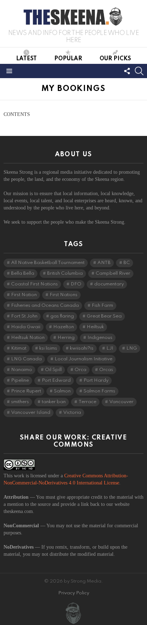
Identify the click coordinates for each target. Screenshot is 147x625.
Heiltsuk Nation (28, 337)
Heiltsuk (95, 327)
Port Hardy (95, 380)
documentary (109, 284)
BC (126, 262)
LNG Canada (26, 359)
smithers (20, 402)
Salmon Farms (99, 391)
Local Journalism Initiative (83, 359)
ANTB (104, 262)
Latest (26, 59)
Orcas (106, 369)
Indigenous (99, 337)
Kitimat (18, 348)
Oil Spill (53, 369)
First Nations (63, 295)
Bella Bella (22, 273)
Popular (68, 59)
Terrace (87, 402)
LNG (131, 348)
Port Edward (56, 380)
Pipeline (20, 380)
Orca (80, 369)
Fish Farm (102, 305)
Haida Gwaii (25, 327)
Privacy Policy (73, 593)
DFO (76, 284)
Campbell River (113, 273)
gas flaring (62, 316)
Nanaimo (21, 369)
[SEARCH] (139, 71)
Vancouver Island (30, 412)
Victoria (72, 412)
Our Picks (115, 59)
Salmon (62, 391)
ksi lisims (48, 348)
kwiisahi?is (81, 348)
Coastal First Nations (34, 284)
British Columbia (65, 273)
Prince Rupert (26, 391)
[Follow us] (127, 71)
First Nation (24, 295)
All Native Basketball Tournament (48, 262)
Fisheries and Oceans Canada (45, 305)
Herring (66, 337)
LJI (109, 348)
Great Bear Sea (104, 316)
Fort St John (24, 316)
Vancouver (121, 402)
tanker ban (54, 402)
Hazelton (63, 327)
